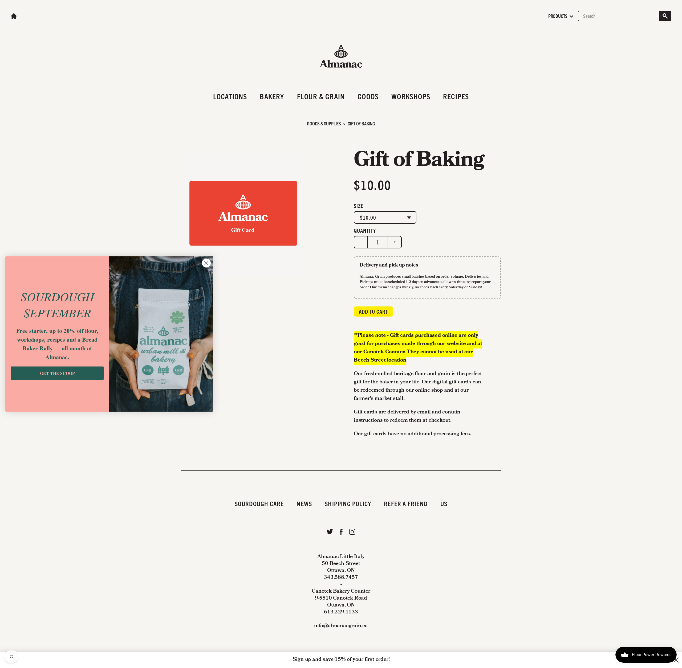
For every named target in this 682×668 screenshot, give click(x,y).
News (304, 503)
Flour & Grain (321, 96)
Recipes (456, 96)
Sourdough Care (259, 503)
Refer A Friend (406, 503)
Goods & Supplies (324, 123)
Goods (368, 96)
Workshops (410, 96)
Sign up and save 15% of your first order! (341, 659)
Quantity (365, 230)
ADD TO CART (373, 311)
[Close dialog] (206, 263)
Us (443, 503)
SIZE (358, 205)
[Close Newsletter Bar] (676, 660)
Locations (230, 96)
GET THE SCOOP (57, 373)
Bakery (272, 96)
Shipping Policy (348, 503)
